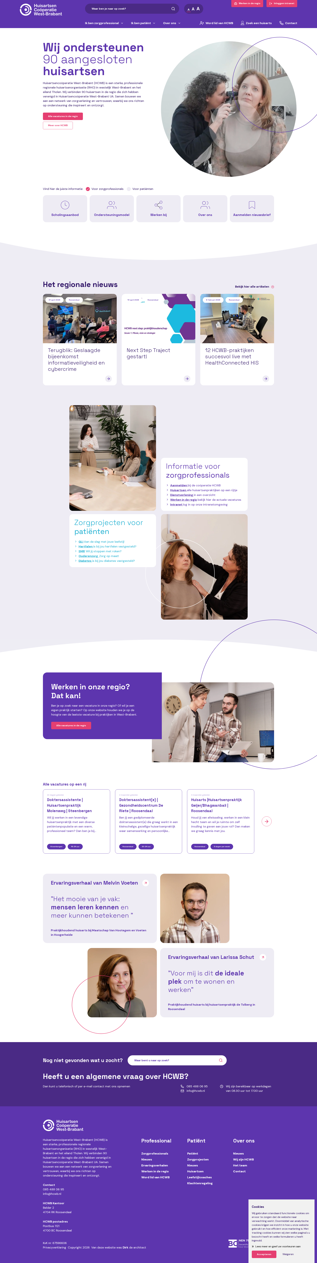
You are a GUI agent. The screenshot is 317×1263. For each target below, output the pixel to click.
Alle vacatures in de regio (63, 116)
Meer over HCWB (58, 125)
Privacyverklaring (54, 1247)
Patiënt (192, 1154)
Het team (240, 1165)
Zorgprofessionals (154, 1154)
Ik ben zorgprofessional (102, 23)
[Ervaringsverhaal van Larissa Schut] (122, 982)
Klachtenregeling (200, 1183)
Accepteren (264, 1254)
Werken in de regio (183, 500)
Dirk (125, 1247)
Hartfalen (86, 546)
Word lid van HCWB (219, 23)
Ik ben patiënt (141, 23)
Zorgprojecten (198, 1159)
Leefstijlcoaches (199, 1177)
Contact (291, 23)
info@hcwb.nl (52, 1194)
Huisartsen (195, 1171)
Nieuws (146, 1159)
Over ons (169, 23)
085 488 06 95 (53, 1189)
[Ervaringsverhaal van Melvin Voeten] (194, 908)
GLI (81, 542)
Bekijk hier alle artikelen (252, 287)
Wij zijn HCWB (243, 1159)
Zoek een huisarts (259, 23)
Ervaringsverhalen (154, 1165)
